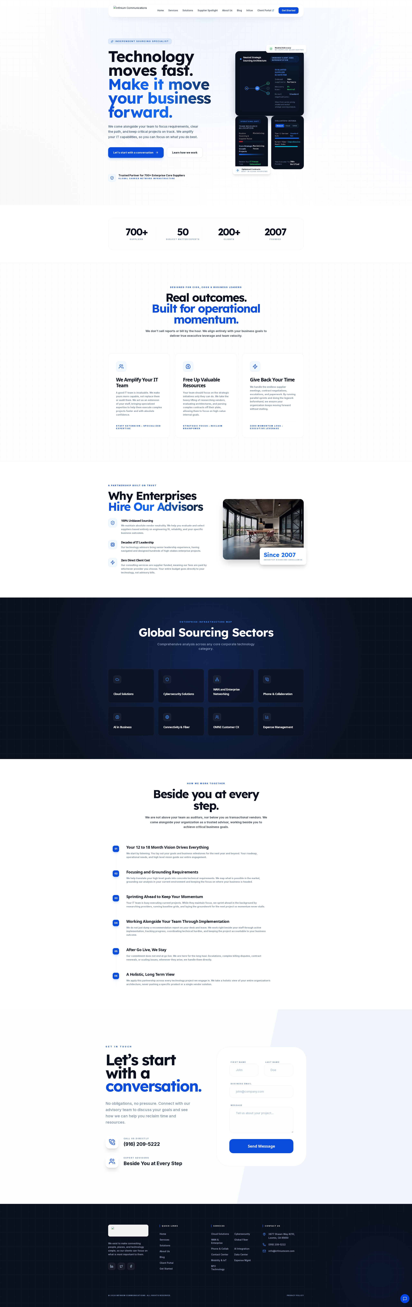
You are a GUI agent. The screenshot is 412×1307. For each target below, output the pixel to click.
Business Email (241, 1084)
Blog (239, 10)
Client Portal (264, 10)
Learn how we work (184, 152)
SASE (295, 126)
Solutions (188, 10)
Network (280, 126)
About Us (227, 10)
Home (160, 10)
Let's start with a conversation (133, 152)
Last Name (272, 1062)
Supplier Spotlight (208, 10)
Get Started (288, 10)
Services (173, 10)
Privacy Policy (295, 1295)
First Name (238, 1062)
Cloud (288, 126)
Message (236, 1105)
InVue (249, 10)
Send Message (261, 1146)
